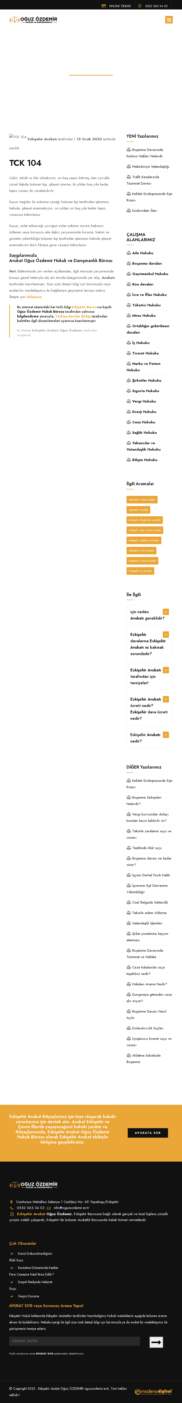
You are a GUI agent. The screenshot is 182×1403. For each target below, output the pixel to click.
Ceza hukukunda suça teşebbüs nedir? (146, 970)
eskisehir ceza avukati (142, 500)
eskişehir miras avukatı (142, 561)
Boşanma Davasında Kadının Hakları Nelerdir (145, 153)
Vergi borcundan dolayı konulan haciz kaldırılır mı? (147, 817)
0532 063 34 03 (156, 6)
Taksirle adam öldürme (149, 912)
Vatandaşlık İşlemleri (146, 923)
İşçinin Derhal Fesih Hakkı (150, 875)
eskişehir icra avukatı (141, 550)
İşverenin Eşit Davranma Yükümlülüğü (147, 889)
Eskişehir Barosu (85, 307)
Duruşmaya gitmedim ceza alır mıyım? (149, 998)
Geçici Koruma (28, 1296)
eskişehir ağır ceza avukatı (145, 530)
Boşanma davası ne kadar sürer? (149, 861)
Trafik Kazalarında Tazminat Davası (143, 180)
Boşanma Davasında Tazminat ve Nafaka (145, 953)
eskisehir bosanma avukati (144, 520)
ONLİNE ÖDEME (119, 6)
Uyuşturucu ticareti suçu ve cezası (149, 1042)
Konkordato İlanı (144, 210)
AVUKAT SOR (44, 1353)
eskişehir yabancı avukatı (144, 540)
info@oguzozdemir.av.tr (71, 1207)
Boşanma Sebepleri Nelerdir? (144, 800)
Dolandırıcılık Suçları (147, 1028)
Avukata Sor (148, 1133)
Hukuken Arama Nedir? (149, 984)
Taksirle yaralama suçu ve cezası (149, 834)
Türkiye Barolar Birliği (73, 316)
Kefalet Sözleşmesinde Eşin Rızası (150, 197)
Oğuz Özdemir (59, 1214)
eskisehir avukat (138, 510)
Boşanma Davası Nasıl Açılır (146, 1014)
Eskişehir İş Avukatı (140, 571)
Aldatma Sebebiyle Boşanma (144, 1058)
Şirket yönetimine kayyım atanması (147, 937)
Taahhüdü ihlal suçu (146, 848)
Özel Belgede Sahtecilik (149, 902)
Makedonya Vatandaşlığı (150, 166)
